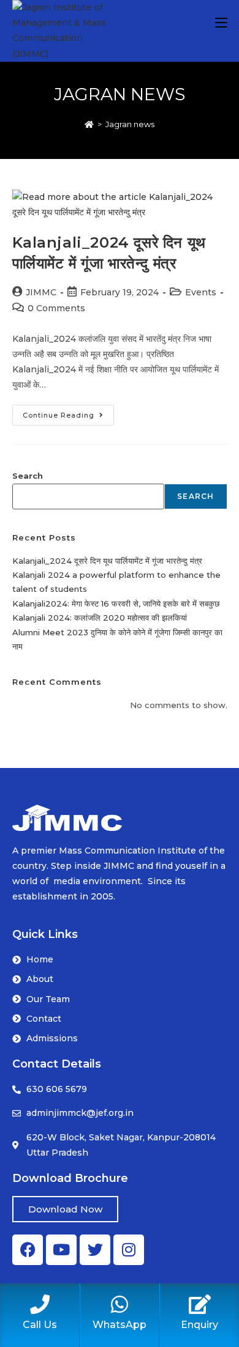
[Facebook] (27, 1249)
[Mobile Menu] (221, 22)
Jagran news (129, 124)
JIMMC (41, 292)
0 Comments (56, 308)
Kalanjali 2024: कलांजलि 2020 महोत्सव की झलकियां (99, 617)
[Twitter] (95, 1249)
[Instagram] (128, 1249)
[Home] (89, 124)
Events (200, 292)
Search (27, 476)
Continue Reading (68, 412)
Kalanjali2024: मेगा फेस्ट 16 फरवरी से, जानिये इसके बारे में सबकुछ (115, 603)
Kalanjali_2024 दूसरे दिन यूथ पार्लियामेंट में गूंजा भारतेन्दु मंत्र (107, 561)
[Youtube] (61, 1249)
